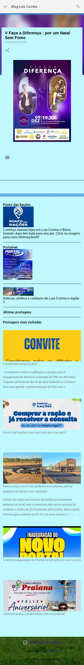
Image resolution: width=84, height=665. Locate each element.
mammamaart (53, 651)
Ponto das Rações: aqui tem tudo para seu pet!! (34, 432)
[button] (7, 50)
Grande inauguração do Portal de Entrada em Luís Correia (42, 560)
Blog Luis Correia (24, 6)
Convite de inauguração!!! (20, 364)
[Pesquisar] (78, 6)
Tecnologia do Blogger (44, 642)
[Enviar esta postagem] (7, 159)
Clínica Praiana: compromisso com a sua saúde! (34, 613)
